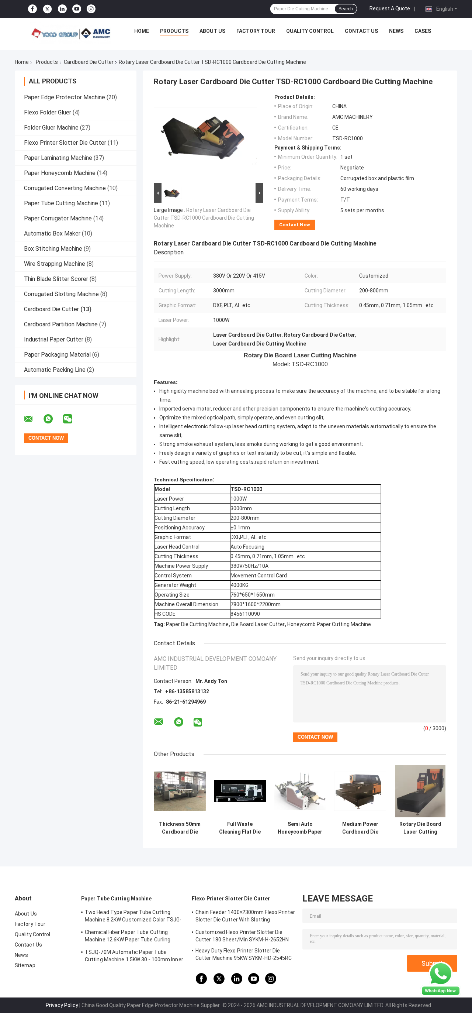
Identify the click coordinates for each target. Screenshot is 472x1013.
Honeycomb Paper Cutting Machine (329, 624)
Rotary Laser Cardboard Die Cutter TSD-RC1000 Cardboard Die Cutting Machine (204, 218)
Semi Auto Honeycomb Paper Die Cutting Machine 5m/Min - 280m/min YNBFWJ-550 (300, 828)
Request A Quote (389, 8)
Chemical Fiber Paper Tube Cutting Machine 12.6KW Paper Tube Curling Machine (127, 937)
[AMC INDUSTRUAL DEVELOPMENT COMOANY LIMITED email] (33, 419)
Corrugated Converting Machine (65, 188)
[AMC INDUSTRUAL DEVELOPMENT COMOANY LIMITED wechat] (72, 419)
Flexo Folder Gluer (47, 112)
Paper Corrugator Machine (58, 218)
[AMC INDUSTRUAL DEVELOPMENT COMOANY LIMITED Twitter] (47, 9)
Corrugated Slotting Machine (61, 294)
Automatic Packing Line (55, 369)
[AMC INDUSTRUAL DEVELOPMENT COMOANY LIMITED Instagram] (91, 9)
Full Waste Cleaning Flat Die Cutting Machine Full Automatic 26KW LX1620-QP (240, 828)
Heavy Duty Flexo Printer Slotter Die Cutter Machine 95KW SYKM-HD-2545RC (243, 954)
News (396, 31)
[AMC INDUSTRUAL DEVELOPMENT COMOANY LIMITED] (70, 33)
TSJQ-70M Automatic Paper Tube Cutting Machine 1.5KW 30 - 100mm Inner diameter (134, 957)
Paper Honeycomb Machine (60, 172)
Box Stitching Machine (53, 248)
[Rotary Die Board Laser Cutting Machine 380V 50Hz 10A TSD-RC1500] (420, 791)
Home (141, 31)
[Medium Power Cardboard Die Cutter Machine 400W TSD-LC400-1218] (360, 791)
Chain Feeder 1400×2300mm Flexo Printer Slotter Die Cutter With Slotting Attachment (245, 917)
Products (174, 31)
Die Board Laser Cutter (258, 624)
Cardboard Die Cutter (89, 62)
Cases (422, 31)
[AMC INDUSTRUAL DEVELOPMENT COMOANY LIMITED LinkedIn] (62, 9)
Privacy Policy (62, 1005)
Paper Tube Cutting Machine (61, 203)
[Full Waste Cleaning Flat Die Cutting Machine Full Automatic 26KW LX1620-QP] (240, 791)
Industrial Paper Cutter (53, 339)
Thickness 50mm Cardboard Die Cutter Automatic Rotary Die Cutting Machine (179, 828)
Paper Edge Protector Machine (64, 97)
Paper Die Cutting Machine (197, 624)
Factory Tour (255, 31)
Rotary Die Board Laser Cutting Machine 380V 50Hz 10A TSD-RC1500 (420, 828)
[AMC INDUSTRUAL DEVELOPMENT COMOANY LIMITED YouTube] (76, 9)
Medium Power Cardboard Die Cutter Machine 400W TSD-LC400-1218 (360, 828)
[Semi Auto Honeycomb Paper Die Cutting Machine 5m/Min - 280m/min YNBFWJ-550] (300, 791)
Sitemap (25, 965)
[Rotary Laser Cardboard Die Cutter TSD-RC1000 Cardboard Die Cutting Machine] (205, 137)
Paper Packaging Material (57, 354)
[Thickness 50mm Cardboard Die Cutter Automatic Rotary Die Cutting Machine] (180, 791)
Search (346, 8)
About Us (212, 31)
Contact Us (361, 31)
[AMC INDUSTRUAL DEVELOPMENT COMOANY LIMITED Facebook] (32, 9)
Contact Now (294, 224)
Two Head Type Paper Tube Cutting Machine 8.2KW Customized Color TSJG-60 (133, 917)
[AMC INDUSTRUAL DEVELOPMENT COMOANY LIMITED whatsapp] (53, 419)
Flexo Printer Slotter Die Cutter (65, 142)
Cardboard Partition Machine (61, 324)
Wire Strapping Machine (54, 263)
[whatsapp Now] (440, 979)
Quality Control (310, 31)
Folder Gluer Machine (51, 127)
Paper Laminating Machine (58, 157)
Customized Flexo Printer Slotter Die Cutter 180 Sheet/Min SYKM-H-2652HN (242, 935)
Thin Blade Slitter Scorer (56, 278)
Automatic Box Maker (52, 233)
